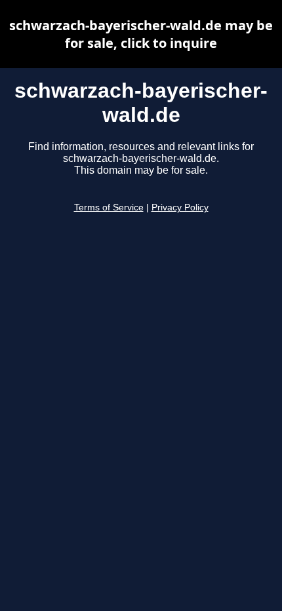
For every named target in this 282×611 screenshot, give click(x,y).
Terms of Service (109, 207)
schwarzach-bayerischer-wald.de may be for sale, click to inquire (141, 34)
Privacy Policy (180, 207)
